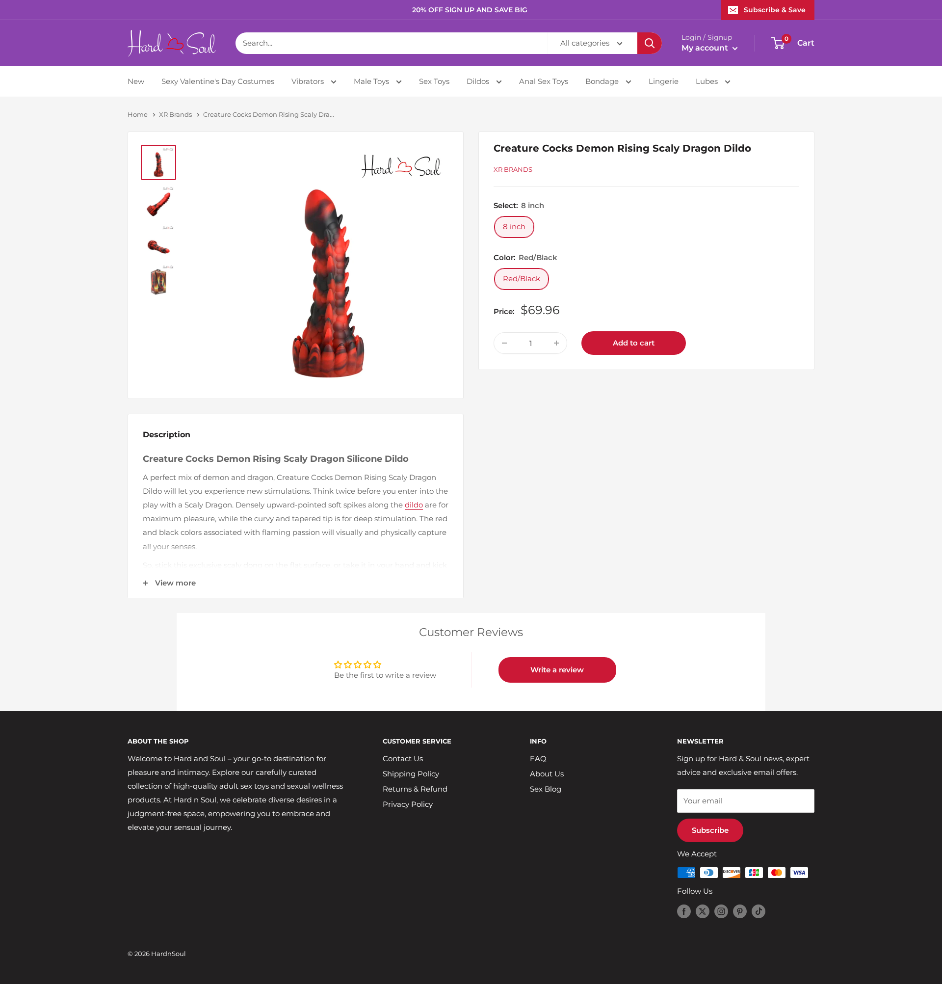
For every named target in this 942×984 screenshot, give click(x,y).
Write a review (557, 669)
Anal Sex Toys (543, 81)
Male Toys (372, 81)
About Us (547, 773)
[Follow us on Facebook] (684, 911)
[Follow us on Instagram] (721, 911)
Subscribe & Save (775, 9)
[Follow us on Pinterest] (740, 911)
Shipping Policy (411, 773)
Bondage (603, 81)
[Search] (649, 43)
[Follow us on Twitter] (702, 911)
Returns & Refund (415, 789)
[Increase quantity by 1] (556, 343)
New (136, 81)
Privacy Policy (408, 804)
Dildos (479, 81)
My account (705, 48)
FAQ (538, 758)
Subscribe (710, 830)
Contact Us (403, 758)
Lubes (708, 81)
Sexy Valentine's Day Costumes (217, 81)
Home (138, 114)
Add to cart (633, 342)
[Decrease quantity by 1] (504, 343)
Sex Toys (434, 81)
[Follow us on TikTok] (758, 911)
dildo (414, 504)
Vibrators (308, 81)
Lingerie (664, 81)
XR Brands (175, 114)
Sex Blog (545, 789)
